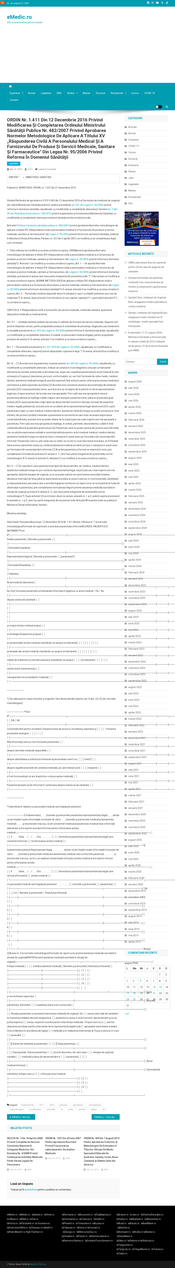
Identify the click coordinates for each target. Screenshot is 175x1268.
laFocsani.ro (93, 1227)
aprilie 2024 (134, 559)
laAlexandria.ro (153, 1219)
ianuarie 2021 (135, 808)
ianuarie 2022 (135, 731)
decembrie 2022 (137, 661)
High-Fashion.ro (34, 1232)
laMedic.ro (25, 1214)
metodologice (17, 1109)
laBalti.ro (48, 1227)
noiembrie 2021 (136, 744)
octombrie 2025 (136, 445)
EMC (59, 93)
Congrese (133, 139)
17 (127, 993)
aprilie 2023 (134, 636)
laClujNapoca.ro (102, 1214)
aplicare (63, 1105)
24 (127, 999)
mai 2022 (133, 706)
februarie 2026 (136, 419)
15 (160, 987)
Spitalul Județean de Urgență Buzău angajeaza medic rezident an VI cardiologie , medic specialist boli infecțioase (147, 319)
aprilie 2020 (134, 865)
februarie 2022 (136, 725)
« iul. (127, 1013)
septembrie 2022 (137, 680)
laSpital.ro (37, 1214)
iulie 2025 (133, 464)
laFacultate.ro (26, 1223)
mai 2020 (133, 859)
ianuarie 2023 (135, 655)
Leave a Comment (47, 169)
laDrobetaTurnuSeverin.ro (99, 1240)
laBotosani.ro (124, 1232)
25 (134, 999)
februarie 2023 (136, 648)
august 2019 (135, 916)
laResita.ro (149, 1232)
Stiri (130, 203)
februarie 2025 (136, 496)
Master (86, 93)
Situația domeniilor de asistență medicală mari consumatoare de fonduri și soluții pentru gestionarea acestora (147, 284)
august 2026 (135, 381)
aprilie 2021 (134, 789)
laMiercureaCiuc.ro (87, 1232)
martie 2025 (135, 489)
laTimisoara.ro (83, 1223)
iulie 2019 (133, 922)
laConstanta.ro (70, 1219)
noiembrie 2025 (136, 438)
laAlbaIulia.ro (136, 1219)
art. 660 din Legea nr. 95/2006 (82, 363)
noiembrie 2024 (136, 515)
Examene (15, 93)
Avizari (32, 93)
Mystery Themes (38, 1264)
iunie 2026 (133, 394)
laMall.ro (24, 1219)
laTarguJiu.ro (124, 1249)
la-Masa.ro (12, 1219)
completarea (95, 1105)
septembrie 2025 (137, 451)
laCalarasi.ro (68, 1227)
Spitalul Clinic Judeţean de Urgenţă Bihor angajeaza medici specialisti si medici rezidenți (147, 302)
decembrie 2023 (137, 585)
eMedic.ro (19, 17)
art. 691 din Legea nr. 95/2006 (87, 205)
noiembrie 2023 (136, 591)
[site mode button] (158, 107)
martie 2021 (135, 795)
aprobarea (78, 1105)
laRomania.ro (69, 1214)
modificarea (35, 1109)
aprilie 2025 (134, 483)
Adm (30, 169)
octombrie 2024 (136, 521)
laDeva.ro (82, 1227)
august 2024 (135, 534)
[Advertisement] (87, 57)
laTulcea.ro (157, 1249)
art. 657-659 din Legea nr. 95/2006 (61, 347)
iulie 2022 (133, 693)
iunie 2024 (133, 547)
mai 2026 (133, 400)
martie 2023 (135, 642)
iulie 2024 (133, 540)
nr (62, 1109)
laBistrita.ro (124, 1227)
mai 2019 (133, 935)
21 (154, 993)
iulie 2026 (133, 388)
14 (154, 987)
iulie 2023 (133, 617)
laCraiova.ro (85, 1219)
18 (134, 993)
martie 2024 (135, 566)
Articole (132, 127)
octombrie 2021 (136, 750)
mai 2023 (133, 629)
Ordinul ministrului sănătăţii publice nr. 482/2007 (43, 225)
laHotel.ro (49, 1214)
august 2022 (135, 687)
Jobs (131, 177)
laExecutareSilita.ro (17, 1227)
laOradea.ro (68, 1236)
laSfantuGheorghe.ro (152, 1214)
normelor (50, 1109)
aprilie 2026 (134, 407)
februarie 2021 (136, 801)
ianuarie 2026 (135, 426)
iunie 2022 (133, 699)
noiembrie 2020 (136, 820)
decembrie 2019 (137, 891)
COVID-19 (149, 93)
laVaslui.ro (123, 1219)
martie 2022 (135, 718)
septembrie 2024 (137, 528)
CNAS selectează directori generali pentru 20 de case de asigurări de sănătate (147, 267)
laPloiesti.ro (68, 1223)
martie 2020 (135, 871)
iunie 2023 (133, 623)
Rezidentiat (117, 93)
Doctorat (100, 93)
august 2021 (135, 763)
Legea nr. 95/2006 (59, 234)
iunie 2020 (133, 852)
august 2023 (135, 610)
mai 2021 (133, 782)
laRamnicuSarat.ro (99, 1236)
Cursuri (135, 93)
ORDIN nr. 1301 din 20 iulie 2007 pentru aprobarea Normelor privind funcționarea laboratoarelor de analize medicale (63, 1146)
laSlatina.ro (133, 1240)
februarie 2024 (136, 572)
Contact (14, 100)
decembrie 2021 (137, 738)
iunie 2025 (133, 470)
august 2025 (135, 458)
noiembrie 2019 (136, 897)
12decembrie (27, 1105)
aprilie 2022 (134, 712)
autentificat (31, 1189)
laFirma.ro (12, 1223)
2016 (51, 1105)
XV (103, 1109)
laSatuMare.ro (124, 1236)
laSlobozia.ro (147, 1240)
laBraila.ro (137, 1232)
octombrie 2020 (136, 827)
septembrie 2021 (137, 757)
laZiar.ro (34, 1219)
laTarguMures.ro (141, 1249)
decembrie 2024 (137, 508)
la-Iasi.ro (134, 1214)
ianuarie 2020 (135, 884)
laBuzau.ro (98, 1223)
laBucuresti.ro (85, 1214)
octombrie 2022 (136, 674)
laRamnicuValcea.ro (72, 1240)
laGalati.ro (99, 1219)
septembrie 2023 (137, 604)
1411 (41, 1105)
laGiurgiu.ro (70, 1232)
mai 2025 (133, 477)
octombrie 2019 (136, 903)
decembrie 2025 (137, 432)
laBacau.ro (133, 1223)
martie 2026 (135, 413)
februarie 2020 (136, 878)
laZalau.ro (122, 1253)
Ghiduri (71, 93)
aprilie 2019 (134, 941)
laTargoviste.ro (125, 1245)
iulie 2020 (133, 846)
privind (82, 1109)
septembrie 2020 (137, 833)
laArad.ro (121, 1223)
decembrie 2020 (137, 814)
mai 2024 (133, 553)
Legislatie (46, 93)
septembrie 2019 (137, 910)
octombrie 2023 (136, 598)
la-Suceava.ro (42, 1223)
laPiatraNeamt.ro (16, 1232)
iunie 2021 (133, 776)
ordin (70, 1109)
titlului (94, 1109)
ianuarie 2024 (135, 578)
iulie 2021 (133, 769)
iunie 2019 (133, 929)
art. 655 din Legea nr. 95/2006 (49, 330)
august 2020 (135, 839)
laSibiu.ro (121, 1240)
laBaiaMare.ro (148, 1223)
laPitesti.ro (82, 1236)
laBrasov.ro (123, 1214)
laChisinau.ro (36, 1227)
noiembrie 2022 (136, 668)
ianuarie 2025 (135, 502)
